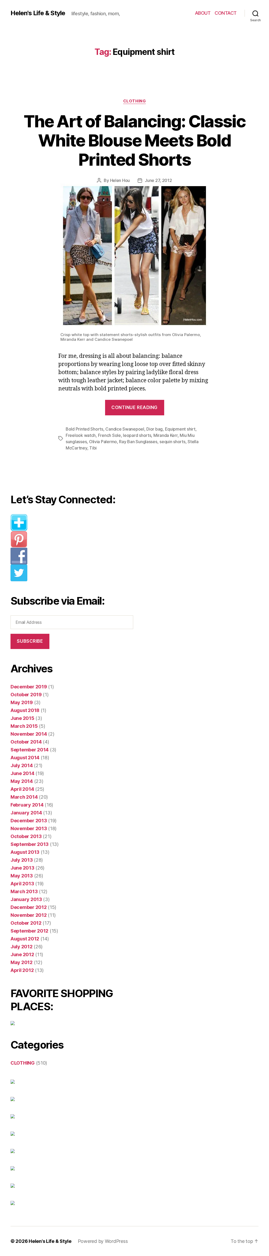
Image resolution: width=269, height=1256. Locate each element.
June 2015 (22, 718)
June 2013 (22, 868)
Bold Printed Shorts (84, 429)
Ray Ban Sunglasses (138, 441)
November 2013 (29, 828)
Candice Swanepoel (124, 429)
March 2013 (24, 891)
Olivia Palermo (103, 441)
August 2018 (25, 710)
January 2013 (26, 899)
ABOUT (203, 13)
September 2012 (29, 931)
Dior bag (154, 429)
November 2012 (29, 915)
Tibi (93, 448)
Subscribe (30, 641)
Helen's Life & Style (38, 13)
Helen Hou (120, 180)
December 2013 (29, 820)
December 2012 (29, 907)
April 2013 (22, 883)
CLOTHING (134, 101)
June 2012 (22, 954)
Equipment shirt (180, 429)
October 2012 (26, 923)
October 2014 (26, 742)
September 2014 (30, 749)
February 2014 (27, 805)
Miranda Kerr (165, 435)
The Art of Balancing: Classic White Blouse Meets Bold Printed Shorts (134, 140)
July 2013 (22, 860)
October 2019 (26, 694)
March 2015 (24, 726)
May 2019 (22, 702)
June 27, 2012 (158, 180)
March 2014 (24, 797)
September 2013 (30, 844)
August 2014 (25, 757)
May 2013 (22, 875)
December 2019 (29, 686)
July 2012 (22, 946)
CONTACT (226, 13)
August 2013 (25, 852)
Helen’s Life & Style (50, 1241)
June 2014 (22, 773)
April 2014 (22, 789)
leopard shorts (137, 435)
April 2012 (22, 970)
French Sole (109, 435)
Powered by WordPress (103, 1241)
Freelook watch (81, 435)
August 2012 (25, 938)
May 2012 (22, 962)
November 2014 (29, 734)
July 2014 (22, 765)
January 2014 (26, 812)
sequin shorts (172, 441)
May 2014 (22, 781)
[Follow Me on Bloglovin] (75, 522)
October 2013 (26, 836)
